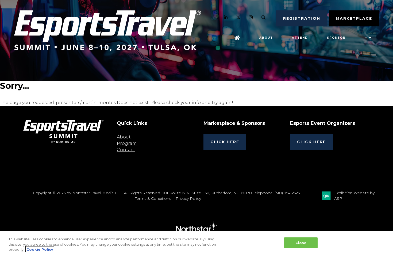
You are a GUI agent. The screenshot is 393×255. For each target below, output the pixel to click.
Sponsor (336, 37)
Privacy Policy (188, 198)
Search (263, 17)
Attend (300, 37)
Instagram (251, 17)
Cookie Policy (39, 249)
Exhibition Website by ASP (354, 195)
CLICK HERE (224, 142)
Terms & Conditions (153, 198)
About (266, 37)
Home (237, 38)
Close (301, 242)
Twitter (238, 17)
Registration (301, 18)
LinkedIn (226, 17)
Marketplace (354, 18)
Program (127, 143)
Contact (126, 149)
